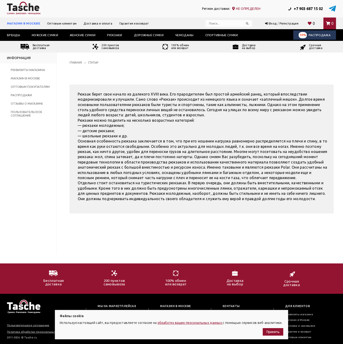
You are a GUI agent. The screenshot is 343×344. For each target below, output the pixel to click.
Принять (273, 332)
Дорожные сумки (149, 35)
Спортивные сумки (221, 35)
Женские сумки (82, 35)
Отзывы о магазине (27, 103)
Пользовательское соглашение (26, 113)
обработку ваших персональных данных (190, 323)
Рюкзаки (114, 35)
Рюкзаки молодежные (170, 193)
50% (303, 34)
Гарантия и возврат (134, 23)
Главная (76, 62)
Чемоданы (184, 35)
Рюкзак (84, 94)
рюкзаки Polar (277, 167)
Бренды (13, 35)
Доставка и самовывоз (300, 325)
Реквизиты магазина (28, 69)
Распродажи (21, 95)
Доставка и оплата (98, 23)
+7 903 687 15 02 (308, 9)
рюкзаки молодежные (102, 125)
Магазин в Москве (23, 23)
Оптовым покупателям (30, 86)
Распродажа (315, 35)
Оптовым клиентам (62, 23)
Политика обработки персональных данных (37, 331)
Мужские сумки (45, 35)
